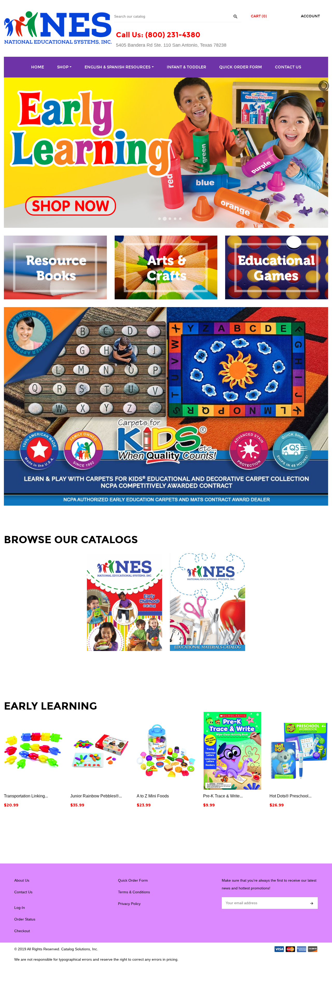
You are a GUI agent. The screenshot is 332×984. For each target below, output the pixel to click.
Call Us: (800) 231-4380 (158, 34)
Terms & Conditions (134, 892)
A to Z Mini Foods (86, 796)
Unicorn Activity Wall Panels (295, 796)
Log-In (19, 907)
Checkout (22, 931)
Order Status (24, 919)
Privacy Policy (129, 904)
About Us (21, 880)
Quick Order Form (133, 880)
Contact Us (23, 892)
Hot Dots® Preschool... (224, 796)
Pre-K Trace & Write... (156, 796)
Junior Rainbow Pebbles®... (30, 796)
